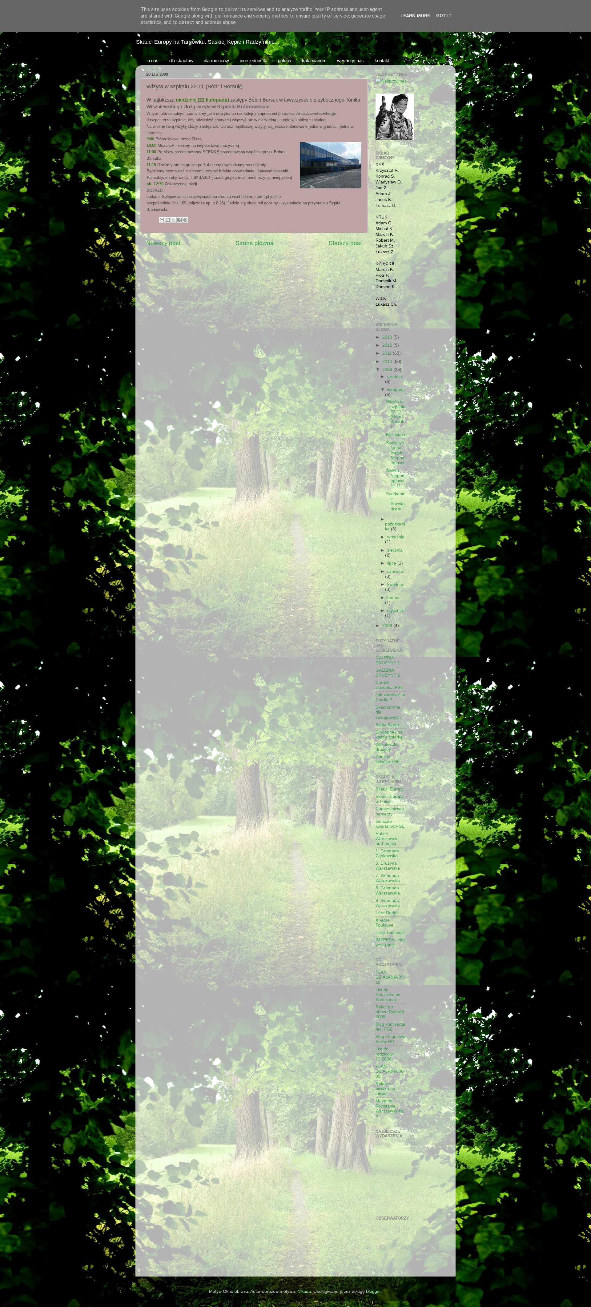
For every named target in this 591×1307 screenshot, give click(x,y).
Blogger (373, 1291)
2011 (387, 353)
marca (393, 597)
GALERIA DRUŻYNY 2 (388, 673)
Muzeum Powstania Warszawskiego (389, 1108)
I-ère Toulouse (390, 932)
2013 (387, 337)
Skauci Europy (390, 789)
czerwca (395, 571)
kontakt (382, 60)
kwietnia (395, 584)
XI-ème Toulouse (384, 922)
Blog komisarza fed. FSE (390, 1027)
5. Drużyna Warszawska (388, 866)
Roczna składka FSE (388, 759)
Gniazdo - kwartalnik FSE (390, 824)
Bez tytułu (395, 434)
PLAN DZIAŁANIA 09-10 (390, 977)
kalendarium (314, 60)
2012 (387, 345)
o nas (153, 60)
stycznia (395, 610)
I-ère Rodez (387, 913)
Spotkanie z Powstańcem (395, 501)
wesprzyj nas (350, 60)
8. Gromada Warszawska (388, 890)
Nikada (304, 1291)
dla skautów (181, 60)
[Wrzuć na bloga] (168, 220)
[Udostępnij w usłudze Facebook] (179, 220)
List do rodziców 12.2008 (384, 1054)
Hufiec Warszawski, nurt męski (388, 838)
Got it (444, 15)
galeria (284, 60)
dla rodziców (216, 60)
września (395, 537)
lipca (392, 563)
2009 (387, 369)
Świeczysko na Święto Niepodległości (395, 452)
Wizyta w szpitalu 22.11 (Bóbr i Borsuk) (395, 414)
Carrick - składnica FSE (389, 685)
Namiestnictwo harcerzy (390, 811)
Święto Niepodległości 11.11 (395, 478)
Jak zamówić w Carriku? (390, 697)
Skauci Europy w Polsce (390, 799)
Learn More (415, 15)
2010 (387, 361)
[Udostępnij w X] (174, 220)
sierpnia (395, 550)
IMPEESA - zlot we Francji (390, 942)
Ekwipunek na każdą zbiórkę (389, 734)
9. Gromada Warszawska (388, 903)
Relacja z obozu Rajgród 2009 (390, 1012)
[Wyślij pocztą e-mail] (162, 220)
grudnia (394, 376)
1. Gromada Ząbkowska (387, 853)
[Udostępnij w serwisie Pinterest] (185, 220)
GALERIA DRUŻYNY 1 (388, 660)
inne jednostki (253, 60)
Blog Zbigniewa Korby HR (390, 1039)
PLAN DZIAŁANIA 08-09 (390, 1071)
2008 (387, 625)
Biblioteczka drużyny (387, 747)
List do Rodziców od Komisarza (388, 994)
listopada (396, 389)
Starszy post (345, 243)
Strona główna (254, 243)
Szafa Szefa (387, 724)
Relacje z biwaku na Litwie (385, 1088)
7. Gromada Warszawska (388, 878)
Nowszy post (163, 243)
